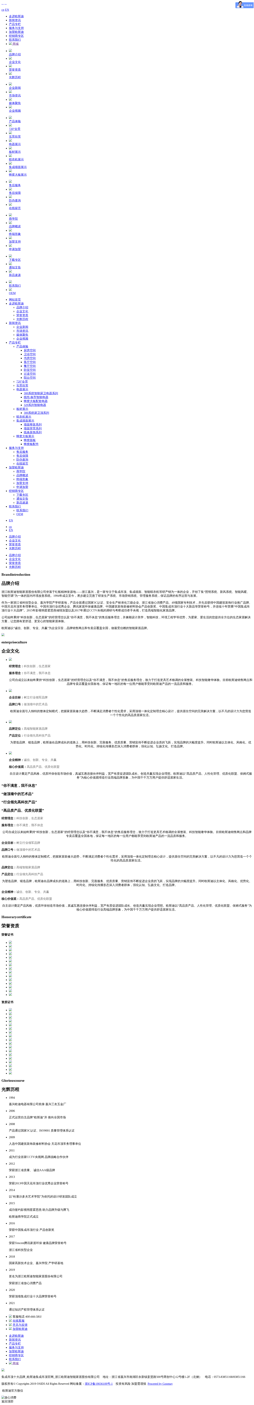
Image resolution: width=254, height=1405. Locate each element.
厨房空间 (30, 350)
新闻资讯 (15, 20)
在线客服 (19, 1320)
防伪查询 (22, 459)
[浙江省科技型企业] (10, 953)
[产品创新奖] (10, 961)
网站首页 (15, 299)
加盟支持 (22, 483)
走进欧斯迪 (16, 16)
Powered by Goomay (160, 1383)
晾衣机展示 (23, 416)
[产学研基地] (10, 957)
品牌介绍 (22, 307)
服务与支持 (16, 28)
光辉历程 (22, 319)
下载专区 (22, 494)
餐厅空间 (30, 366)
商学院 (20, 471)
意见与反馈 (20, 1324)
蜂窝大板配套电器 (36, 401)
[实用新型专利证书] (10, 1013)
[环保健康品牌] (10, 976)
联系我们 (15, 39)
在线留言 (22, 463)
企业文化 (22, 311)
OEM (19, 514)
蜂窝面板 (30, 440)
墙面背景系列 (33, 428)
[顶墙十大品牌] (10, 968)
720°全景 (22, 381)
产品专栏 (15, 24)
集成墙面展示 (25, 420)
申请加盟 (22, 487)
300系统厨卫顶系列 (36, 412)
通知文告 (22, 498)
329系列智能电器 (35, 405)
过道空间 (30, 373)
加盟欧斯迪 (16, 31)
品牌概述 (22, 475)
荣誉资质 (22, 315)
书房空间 (30, 358)
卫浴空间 (30, 354)
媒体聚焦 (22, 334)
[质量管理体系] (10, 972)
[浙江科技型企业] (10, 983)
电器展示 (22, 389)
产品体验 (22, 346)
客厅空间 (30, 362)
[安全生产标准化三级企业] (10, 950)
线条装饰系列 (33, 432)
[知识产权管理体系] (10, 1010)
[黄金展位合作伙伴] (10, 979)
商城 (15, 43)
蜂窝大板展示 (25, 436)
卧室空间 (30, 369)
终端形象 (22, 479)
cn (2, 9)
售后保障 (22, 455)
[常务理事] (10, 987)
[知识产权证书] (10, 942)
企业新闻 (22, 326)
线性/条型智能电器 (36, 397)
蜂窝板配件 (31, 444)
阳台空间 (30, 377)
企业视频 (22, 338)
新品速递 (22, 502)
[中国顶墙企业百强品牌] (10, 964)
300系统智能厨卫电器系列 (41, 393)
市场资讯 (22, 330)
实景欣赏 (22, 385)
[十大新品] (10, 990)
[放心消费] (10, 946)
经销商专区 (16, 35)
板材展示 (22, 408)
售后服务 (22, 451)
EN (7, 9)
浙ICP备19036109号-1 (99, 1383)
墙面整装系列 (33, 424)
